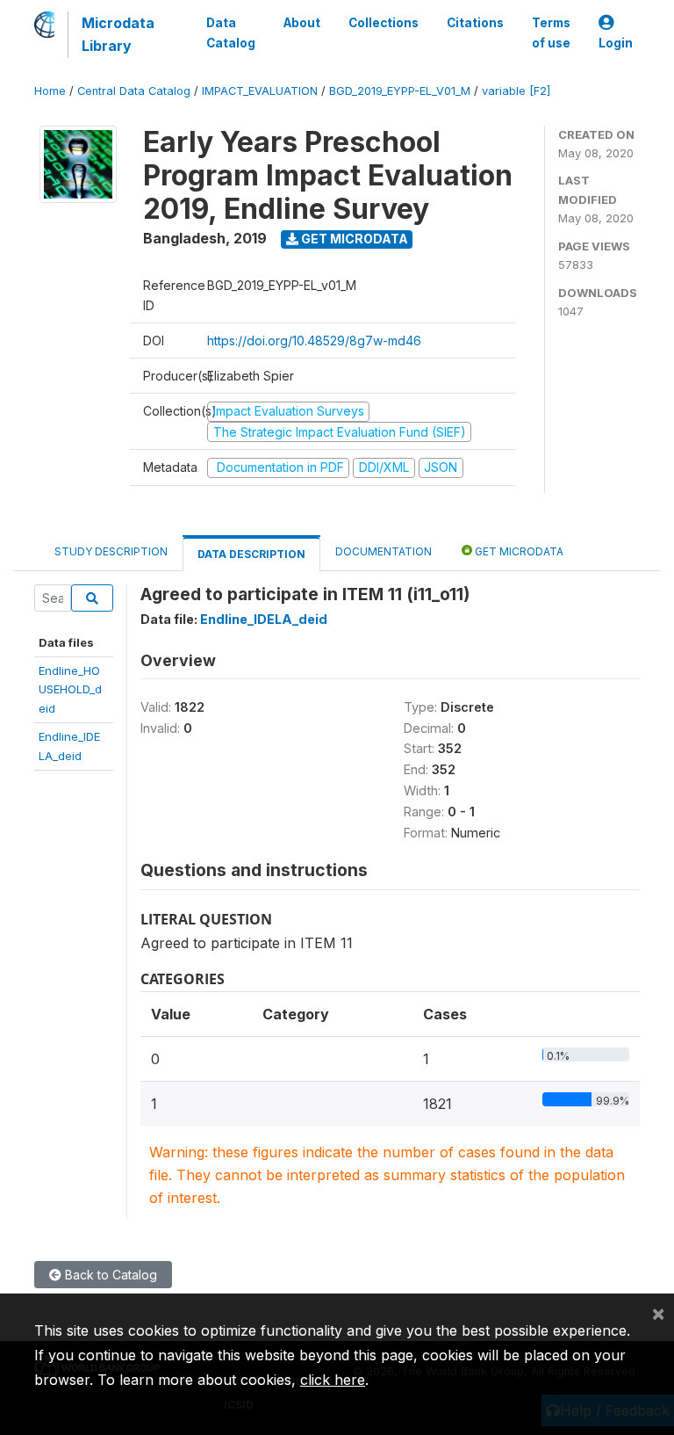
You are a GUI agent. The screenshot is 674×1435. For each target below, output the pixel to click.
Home (50, 91)
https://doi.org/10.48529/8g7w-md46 (314, 340)
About (301, 23)
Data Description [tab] (251, 554)
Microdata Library (118, 34)
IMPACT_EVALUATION (260, 91)
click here (332, 1379)
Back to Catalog (109, 1274)
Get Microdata (353, 238)
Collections (383, 23)
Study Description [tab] (111, 551)
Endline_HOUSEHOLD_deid (70, 689)
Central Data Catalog (133, 91)
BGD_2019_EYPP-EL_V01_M (399, 91)
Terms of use (551, 32)
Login (616, 43)
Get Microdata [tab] (517, 551)
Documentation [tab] (383, 551)
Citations (475, 23)
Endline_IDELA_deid (263, 619)
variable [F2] (516, 91)
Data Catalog (230, 32)
